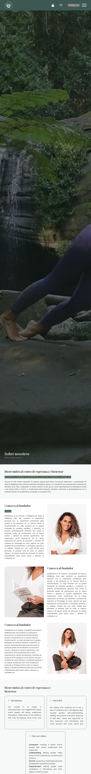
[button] (52, 5)
